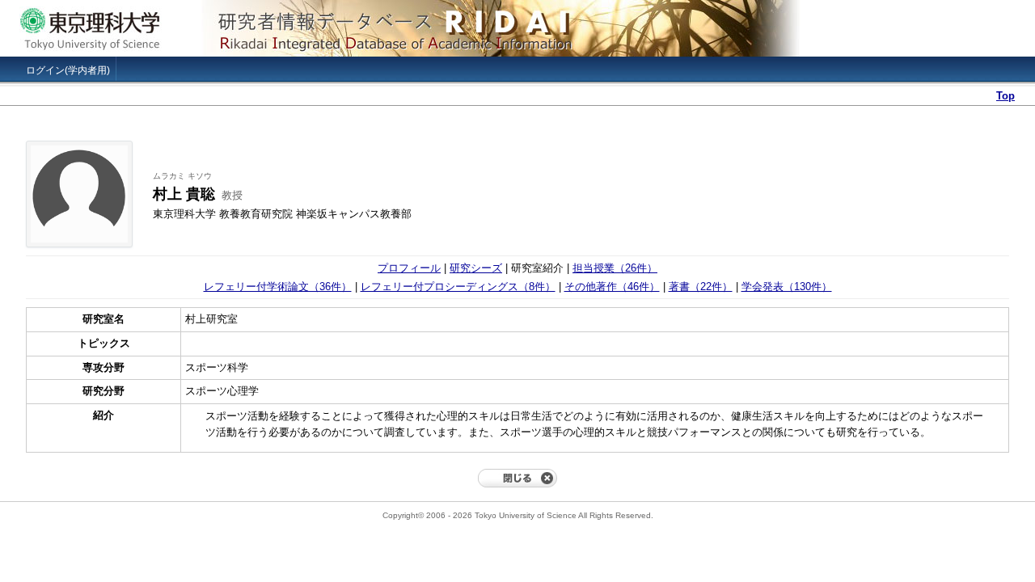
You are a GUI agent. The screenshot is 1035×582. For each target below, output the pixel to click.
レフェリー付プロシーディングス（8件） (458, 286)
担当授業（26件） (614, 268)
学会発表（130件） (786, 286)
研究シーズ (476, 268)
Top (1005, 96)
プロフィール (409, 268)
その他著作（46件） (612, 286)
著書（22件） (701, 286)
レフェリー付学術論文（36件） (278, 286)
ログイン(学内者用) (68, 70)
